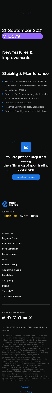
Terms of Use (26, 387)
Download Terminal (26, 177)
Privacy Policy (26, 392)
